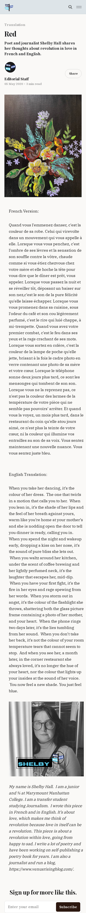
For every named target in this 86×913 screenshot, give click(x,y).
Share (73, 73)
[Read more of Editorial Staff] (10, 67)
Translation (14, 24)
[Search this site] (70, 7)
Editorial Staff (16, 78)
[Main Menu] (79, 7)
